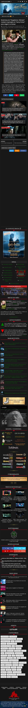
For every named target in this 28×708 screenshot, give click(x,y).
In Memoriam (21, 277)
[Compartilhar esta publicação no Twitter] (11, 95)
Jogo (15, 658)
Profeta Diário (11, 309)
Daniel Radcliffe (19, 646)
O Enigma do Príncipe (14, 660)
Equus (2, 653)
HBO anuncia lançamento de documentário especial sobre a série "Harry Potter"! (14, 387)
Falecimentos (3, 655)
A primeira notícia (7, 267)
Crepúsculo (3, 643)
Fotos (13, 655)
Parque (2, 665)
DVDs (13, 646)
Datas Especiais (4, 648)
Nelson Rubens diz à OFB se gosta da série (11, 563)
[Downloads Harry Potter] (7, 444)
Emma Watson (17, 650)
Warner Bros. (14, 677)
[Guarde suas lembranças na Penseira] (20, 433)
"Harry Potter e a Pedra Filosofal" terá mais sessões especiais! (14, 354)
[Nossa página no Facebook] (18, 1)
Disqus (11, 150)
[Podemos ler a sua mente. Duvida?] (20, 436)
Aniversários (19, 639)
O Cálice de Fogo (4, 660)
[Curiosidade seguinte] (15, 483)
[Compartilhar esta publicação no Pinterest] (16, 95)
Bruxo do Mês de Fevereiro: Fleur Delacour (11, 135)
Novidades (23, 658)
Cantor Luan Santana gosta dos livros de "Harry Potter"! (13, 565)
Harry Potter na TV (19, 655)
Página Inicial (4, 687)
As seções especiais (7, 272)
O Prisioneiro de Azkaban (19, 27)
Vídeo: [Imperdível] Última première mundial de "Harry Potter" (13, 561)
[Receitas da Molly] (7, 433)
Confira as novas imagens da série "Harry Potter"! (15, 393)
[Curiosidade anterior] (12, 483)
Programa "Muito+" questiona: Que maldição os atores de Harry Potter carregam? (6, 499)
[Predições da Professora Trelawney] (20, 440)
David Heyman (12, 648)
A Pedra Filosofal (13, 636)
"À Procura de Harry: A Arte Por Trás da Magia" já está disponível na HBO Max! (15, 382)
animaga (15, 303)
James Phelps (9, 658)
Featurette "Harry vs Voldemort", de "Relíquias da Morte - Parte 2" (6, 521)
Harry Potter (11, 27)
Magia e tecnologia (21, 270)
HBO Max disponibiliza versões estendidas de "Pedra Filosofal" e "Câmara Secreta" (16, 594)
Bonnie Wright (18, 641)
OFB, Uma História (15, 283)
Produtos (21, 665)
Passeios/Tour (8, 665)
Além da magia (20, 264)
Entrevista (3, 27)
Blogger (16, 150)
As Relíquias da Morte (5, 641)
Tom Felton (3, 674)
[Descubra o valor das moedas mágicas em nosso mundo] (20, 444)
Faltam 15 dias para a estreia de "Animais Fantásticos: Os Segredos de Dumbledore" (15, 614)
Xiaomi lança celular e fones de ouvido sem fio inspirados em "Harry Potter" (16, 601)
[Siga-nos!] (20, 1)
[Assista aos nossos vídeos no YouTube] (22, 1)
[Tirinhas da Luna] (7, 441)
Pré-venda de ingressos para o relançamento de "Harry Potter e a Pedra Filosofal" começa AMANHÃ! (15, 366)
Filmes (7, 27)
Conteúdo (18, 687)
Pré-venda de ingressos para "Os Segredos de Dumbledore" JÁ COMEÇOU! (16, 607)
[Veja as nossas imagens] (24, 1)
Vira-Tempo (3, 677)
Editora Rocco (10, 650)
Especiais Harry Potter (9, 653)
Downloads (18, 648)
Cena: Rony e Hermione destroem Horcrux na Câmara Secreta (20, 510)
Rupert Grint (3, 672)
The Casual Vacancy (17, 672)
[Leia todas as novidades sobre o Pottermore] (14, 447)
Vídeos (9, 677)
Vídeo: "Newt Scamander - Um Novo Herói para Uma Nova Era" (20, 521)
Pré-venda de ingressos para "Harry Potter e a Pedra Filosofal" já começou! (14, 360)
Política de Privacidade (12, 688)
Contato (12, 687)
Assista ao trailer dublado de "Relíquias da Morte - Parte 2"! (13, 559)
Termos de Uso (23, 688)
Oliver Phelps (15, 662)
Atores (3, 115)
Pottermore (15, 665)
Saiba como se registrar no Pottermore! (15, 588)
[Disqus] (14, 171)
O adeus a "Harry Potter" (7, 280)
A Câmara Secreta (4, 636)
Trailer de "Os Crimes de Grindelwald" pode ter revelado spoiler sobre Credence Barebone (12, 109)
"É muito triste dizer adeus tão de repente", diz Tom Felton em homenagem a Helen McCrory (12, 122)
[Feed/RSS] (26, 1)
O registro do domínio (7, 275)
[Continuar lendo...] (14, 317)
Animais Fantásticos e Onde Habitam (8, 639)
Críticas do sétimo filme (5, 646)
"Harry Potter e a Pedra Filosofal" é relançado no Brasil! (15, 349)
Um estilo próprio (7, 270)
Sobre (4, 688)
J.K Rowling (3, 658)
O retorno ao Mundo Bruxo (20, 267)
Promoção (19, 667)
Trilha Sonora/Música (11, 674)
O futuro (21, 280)
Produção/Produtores (5, 667)
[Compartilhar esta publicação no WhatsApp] (22, 95)
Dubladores (3, 650)
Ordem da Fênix (23, 662)
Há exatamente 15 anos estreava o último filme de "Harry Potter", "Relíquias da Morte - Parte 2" (15, 376)
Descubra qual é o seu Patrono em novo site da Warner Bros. (16, 581)
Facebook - (23, 150)
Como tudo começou (7, 264)
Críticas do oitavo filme (11, 643)
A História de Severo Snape (7, 510)
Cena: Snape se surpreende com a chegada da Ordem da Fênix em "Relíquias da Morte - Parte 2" (20, 499)
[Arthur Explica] (7, 436)
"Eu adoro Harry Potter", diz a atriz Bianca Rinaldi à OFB (13, 567)
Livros (18, 658)
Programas (13, 667)
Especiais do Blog (18, 653)
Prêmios (2, 669)
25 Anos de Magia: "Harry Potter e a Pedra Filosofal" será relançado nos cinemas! (13, 371)
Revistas (14, 669)
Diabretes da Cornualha (18, 292)
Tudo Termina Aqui (21, 674)
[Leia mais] (2, 327)
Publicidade (8, 669)
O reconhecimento (7, 277)
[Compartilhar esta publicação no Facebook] (5, 95)
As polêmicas (21, 272)
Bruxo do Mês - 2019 (6, 127)
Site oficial (10, 672)
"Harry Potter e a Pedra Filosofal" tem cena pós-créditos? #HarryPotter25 (15, 343)
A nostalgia (21, 275)
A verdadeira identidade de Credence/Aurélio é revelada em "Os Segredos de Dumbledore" (16, 620)
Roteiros (19, 669)
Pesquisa (24, 687)
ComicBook (15, 43)
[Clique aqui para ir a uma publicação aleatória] (14, 400)
